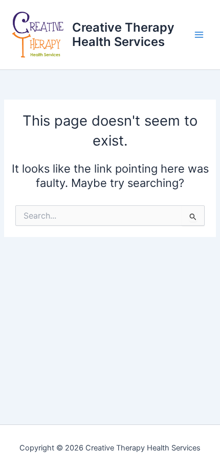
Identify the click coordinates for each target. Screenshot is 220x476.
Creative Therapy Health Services (123, 34)
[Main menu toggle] (199, 34)
